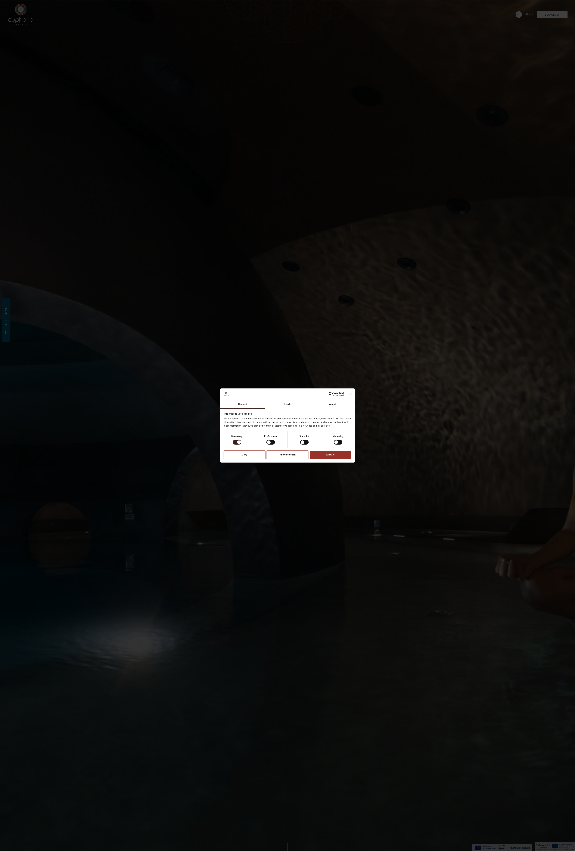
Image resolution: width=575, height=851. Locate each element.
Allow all (330, 454)
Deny (244, 454)
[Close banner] (350, 394)
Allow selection (288, 454)
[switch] (270, 442)
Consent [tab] (242, 404)
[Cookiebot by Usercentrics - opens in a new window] (331, 394)
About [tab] (332, 404)
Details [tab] (287, 404)
